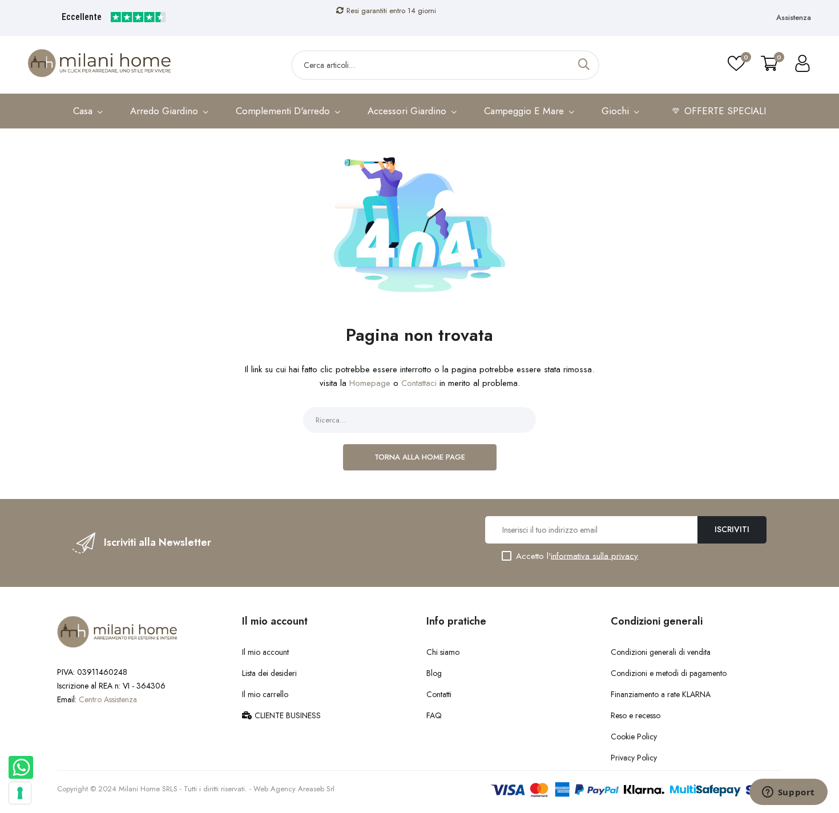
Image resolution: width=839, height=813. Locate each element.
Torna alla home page (419, 457)
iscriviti (732, 529)
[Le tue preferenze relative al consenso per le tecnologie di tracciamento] (20, 793)
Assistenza (793, 17)
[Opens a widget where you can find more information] (788, 793)
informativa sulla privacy (594, 555)
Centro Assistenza (108, 699)
